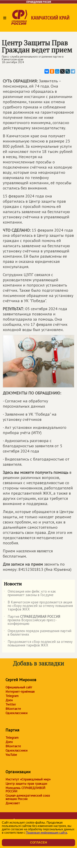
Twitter (11, 704)
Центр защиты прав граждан (26, 783)
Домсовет (13, 803)
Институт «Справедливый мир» (28, 779)
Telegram (12, 695)
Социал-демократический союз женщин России (28, 797)
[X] (62, 71)
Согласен (38, 842)
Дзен (9, 700)
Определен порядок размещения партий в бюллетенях (37, 633)
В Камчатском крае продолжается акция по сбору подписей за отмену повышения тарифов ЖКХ (38, 605)
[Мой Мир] (57, 71)
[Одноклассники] (52, 71)
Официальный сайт (19, 687)
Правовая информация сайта (46, 832)
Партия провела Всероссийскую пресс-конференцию (32, 620)
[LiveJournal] (67, 71)
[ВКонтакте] (46, 71)
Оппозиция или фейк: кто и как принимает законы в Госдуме (30, 593)
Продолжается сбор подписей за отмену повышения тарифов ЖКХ (38, 643)
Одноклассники (16, 713)
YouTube (11, 754)
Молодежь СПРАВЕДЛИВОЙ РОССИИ (25, 789)
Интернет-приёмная (20, 691)
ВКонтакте (13, 708)
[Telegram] (73, 71)
